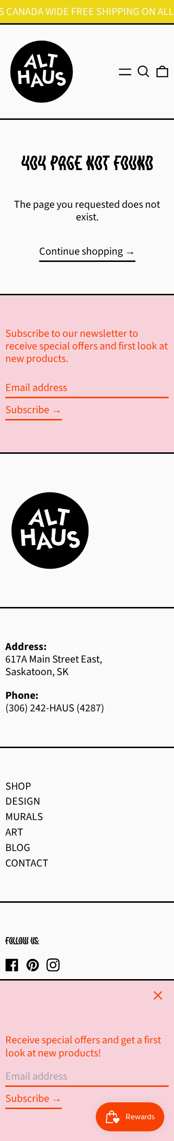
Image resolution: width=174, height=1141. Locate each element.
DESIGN (22, 801)
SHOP (18, 786)
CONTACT (26, 863)
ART (14, 832)
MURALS (24, 816)
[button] (143, 71)
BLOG (17, 847)
